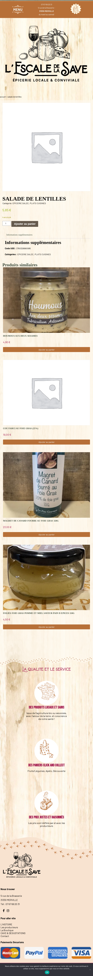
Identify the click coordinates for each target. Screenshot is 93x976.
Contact (5, 936)
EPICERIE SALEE (21, 203)
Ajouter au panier (25, 223)
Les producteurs (9, 927)
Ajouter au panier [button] (47, 349)
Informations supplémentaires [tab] (19, 235)
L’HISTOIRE (6, 924)
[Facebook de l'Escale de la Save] (3, 910)
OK (47, 972)
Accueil (3, 97)
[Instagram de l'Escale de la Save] (8, 910)
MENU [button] (18, 9)
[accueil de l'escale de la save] (46, 91)
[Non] (90, 969)
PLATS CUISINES (38, 203)
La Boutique (7, 930)
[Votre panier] (75, 9)
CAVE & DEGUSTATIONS (13, 933)
